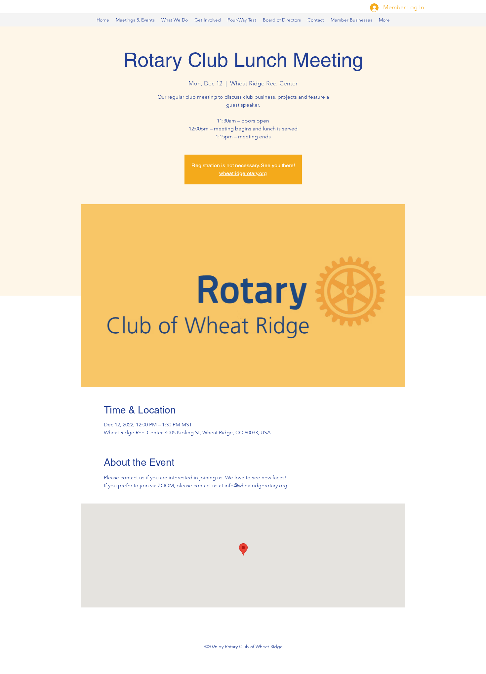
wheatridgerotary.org (243, 173)
